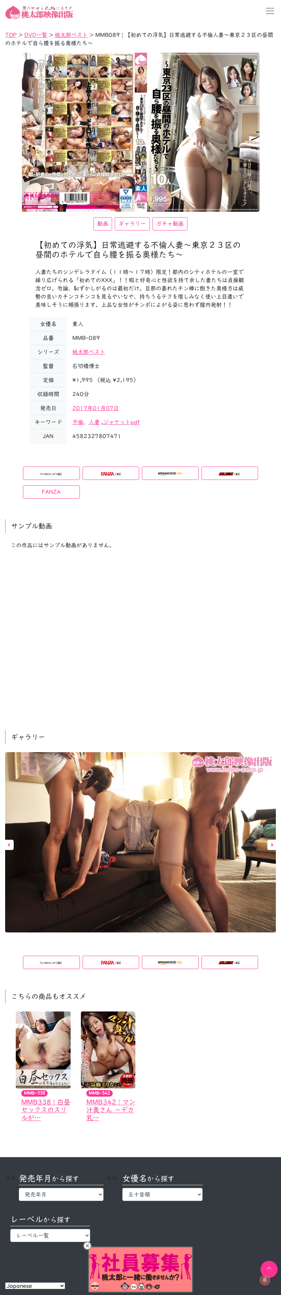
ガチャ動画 (170, 223)
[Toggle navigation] (268, 11)
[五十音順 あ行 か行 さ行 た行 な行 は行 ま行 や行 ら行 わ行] (162, 1194)
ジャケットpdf (121, 422)
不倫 (77, 422)
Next (272, 845)
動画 (102, 223)
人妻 (94, 422)
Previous (8, 845)
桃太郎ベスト (88, 352)
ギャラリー (132, 223)
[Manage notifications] (264, 1279)
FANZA (51, 492)
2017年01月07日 (95, 408)
